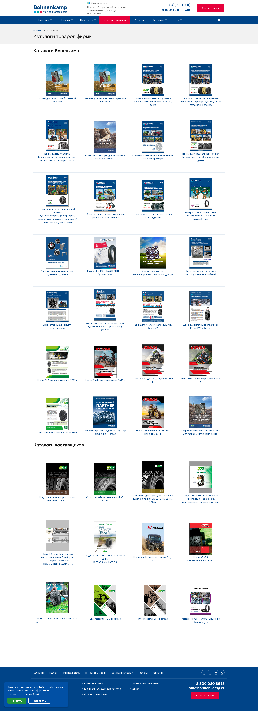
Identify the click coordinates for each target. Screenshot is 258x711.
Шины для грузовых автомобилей (102, 688)
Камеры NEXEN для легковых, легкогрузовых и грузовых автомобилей (201, 215)
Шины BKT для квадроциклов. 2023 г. (57, 380)
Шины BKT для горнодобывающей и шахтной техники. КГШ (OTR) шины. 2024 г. (153, 499)
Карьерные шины (93, 683)
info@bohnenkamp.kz (206, 688)
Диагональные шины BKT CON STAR (57, 432)
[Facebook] (177, 5)
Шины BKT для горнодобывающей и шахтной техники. (105, 157)
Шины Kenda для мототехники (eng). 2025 (153, 559)
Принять (16, 700)
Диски (135, 688)
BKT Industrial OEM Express (153, 618)
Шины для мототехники (145, 683)
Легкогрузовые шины (95, 693)
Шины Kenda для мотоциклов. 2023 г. (105, 380)
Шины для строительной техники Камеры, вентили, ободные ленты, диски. (200, 157)
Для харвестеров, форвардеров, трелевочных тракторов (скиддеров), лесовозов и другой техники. (57, 219)
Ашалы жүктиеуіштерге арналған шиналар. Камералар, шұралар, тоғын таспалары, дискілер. (201, 101)
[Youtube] (182, 5)
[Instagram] (171, 5)
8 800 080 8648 (176, 10)
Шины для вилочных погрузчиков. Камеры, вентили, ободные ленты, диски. (153, 101)
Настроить (39, 700)
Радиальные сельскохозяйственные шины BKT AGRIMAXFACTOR (105, 559)
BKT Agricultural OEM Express (105, 618)
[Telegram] (187, 5)
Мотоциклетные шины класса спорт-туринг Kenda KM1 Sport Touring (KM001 (105, 326)
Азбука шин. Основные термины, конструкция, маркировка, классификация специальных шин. (200, 499)
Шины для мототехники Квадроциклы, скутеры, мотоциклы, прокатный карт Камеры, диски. (57, 157)
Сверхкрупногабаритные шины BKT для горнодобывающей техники (200, 432)
